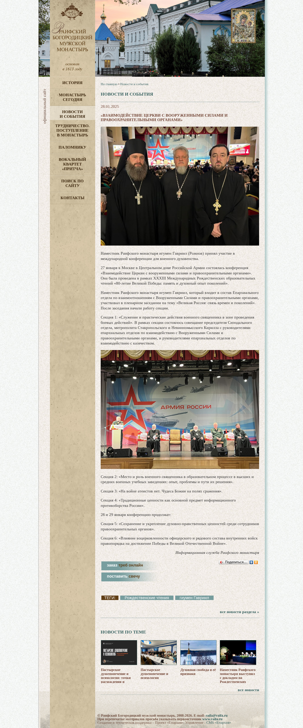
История (72, 83)
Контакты (73, 198)
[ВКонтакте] (251, 562)
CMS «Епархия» (218, 722)
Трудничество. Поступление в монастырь (72, 130)
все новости (248, 690)
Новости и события (72, 114)
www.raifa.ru (212, 719)
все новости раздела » (239, 612)
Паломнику (72, 147)
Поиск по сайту (72, 183)
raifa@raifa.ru (217, 715)
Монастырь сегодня (72, 97)
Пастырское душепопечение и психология (154, 674)
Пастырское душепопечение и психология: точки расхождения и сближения (116, 678)
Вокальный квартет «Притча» (72, 164)
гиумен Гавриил (194, 598)
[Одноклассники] (256, 562)
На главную (109, 84)
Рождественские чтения (147, 598)
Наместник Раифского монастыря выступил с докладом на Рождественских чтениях (238, 678)
